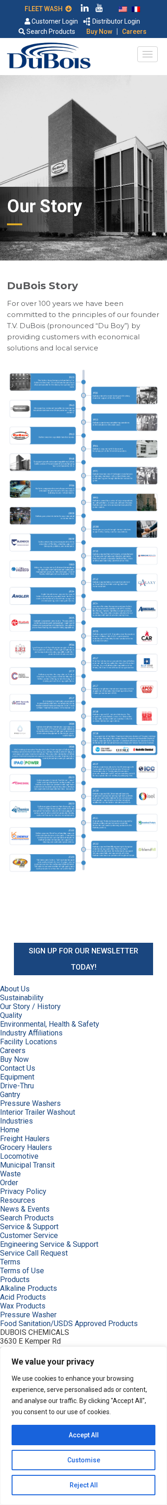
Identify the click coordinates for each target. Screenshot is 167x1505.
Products (15, 1279)
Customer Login (54, 21)
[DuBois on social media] (85, 9)
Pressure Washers (30, 1103)
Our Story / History (30, 1006)
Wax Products (22, 1306)
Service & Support (29, 1226)
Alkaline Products (28, 1288)
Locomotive (19, 1156)
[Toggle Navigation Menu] (147, 54)
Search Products (50, 31)
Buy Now (99, 31)
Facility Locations (28, 1041)
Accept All (84, 1435)
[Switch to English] (122, 8)
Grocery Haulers (26, 1147)
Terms (10, 1261)
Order (9, 1182)
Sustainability (22, 997)
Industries (16, 1121)
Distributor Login (115, 21)
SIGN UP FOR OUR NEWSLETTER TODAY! (83, 959)
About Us (15, 988)
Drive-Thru (17, 1085)
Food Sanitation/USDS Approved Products (69, 1323)
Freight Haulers (25, 1138)
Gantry (10, 1094)
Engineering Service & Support (49, 1244)
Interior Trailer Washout (37, 1112)
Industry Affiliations (31, 1033)
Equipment (17, 1077)
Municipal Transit (27, 1165)
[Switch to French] (135, 8)
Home (9, 1129)
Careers (134, 31)
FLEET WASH (45, 9)
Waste (10, 1173)
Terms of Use (22, 1270)
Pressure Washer (28, 1314)
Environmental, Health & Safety (49, 1024)
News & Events (25, 1209)
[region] (83, 1425)
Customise (83, 1460)
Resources (17, 1200)
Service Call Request (34, 1253)
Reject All (84, 1485)
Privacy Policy (23, 1191)
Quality (11, 1015)
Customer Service (29, 1235)
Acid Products (23, 1297)
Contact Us (17, 1068)
